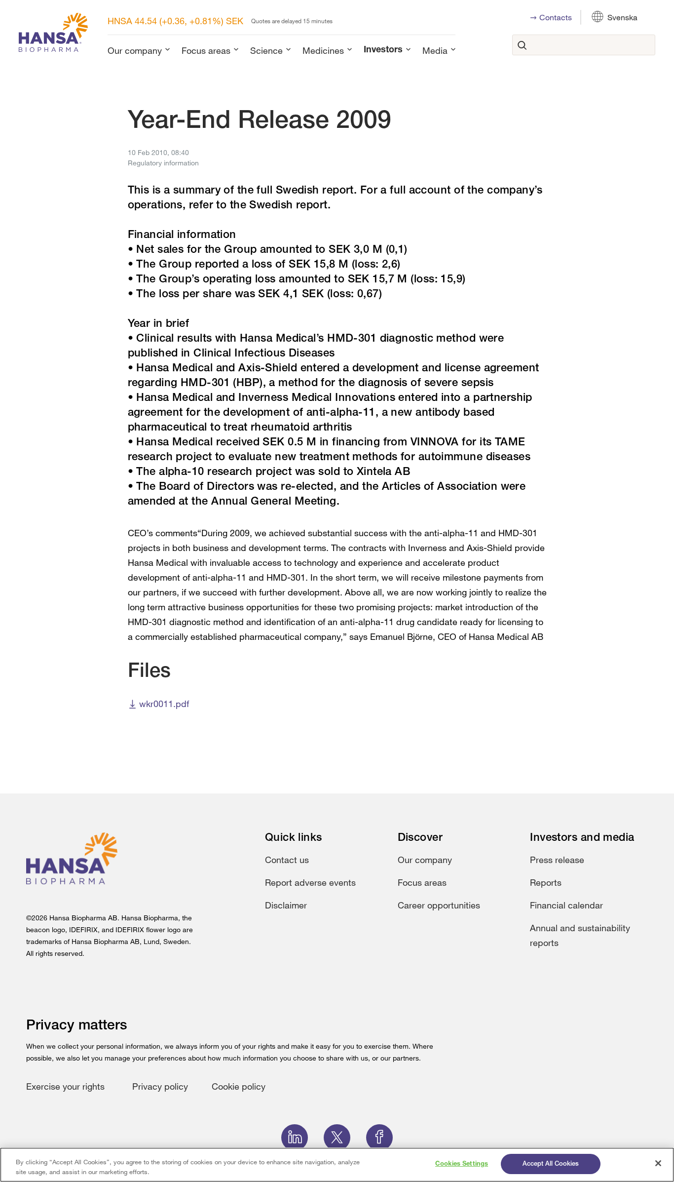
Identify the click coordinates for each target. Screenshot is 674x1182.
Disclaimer (286, 905)
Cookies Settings (461, 1164)
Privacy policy (160, 1086)
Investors (383, 50)
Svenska (622, 17)
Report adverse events (310, 882)
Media (435, 50)
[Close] (658, 1163)
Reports (546, 882)
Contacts (555, 17)
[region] (337, 1164)
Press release (557, 859)
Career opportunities (439, 905)
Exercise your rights (65, 1086)
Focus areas (206, 50)
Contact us (287, 859)
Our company (135, 50)
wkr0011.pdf (164, 703)
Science (266, 50)
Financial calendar (566, 905)
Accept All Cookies (551, 1164)
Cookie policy (238, 1086)
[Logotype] (53, 34)
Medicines (323, 50)
